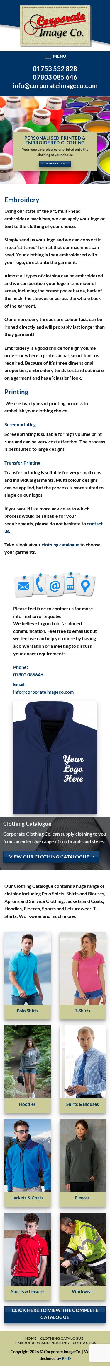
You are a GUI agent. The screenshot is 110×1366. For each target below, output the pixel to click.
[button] (55, 56)
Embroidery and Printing (42, 1343)
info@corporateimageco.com (55, 86)
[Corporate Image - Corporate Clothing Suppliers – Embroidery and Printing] (55, 25)
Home (31, 1338)
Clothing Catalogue (61, 1338)
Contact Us (84, 1343)
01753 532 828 (55, 69)
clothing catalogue (60, 544)
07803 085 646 (55, 77)
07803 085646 (28, 674)
